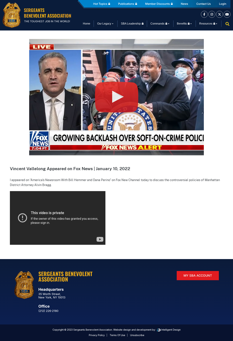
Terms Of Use (117, 335)
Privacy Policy (97, 335)
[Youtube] (227, 14)
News (184, 3)
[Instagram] (211, 14)
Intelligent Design (171, 329)
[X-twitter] (219, 14)
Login (222, 3)
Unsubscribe (137, 335)
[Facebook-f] (204, 14)
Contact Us (203, 3)
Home (86, 23)
